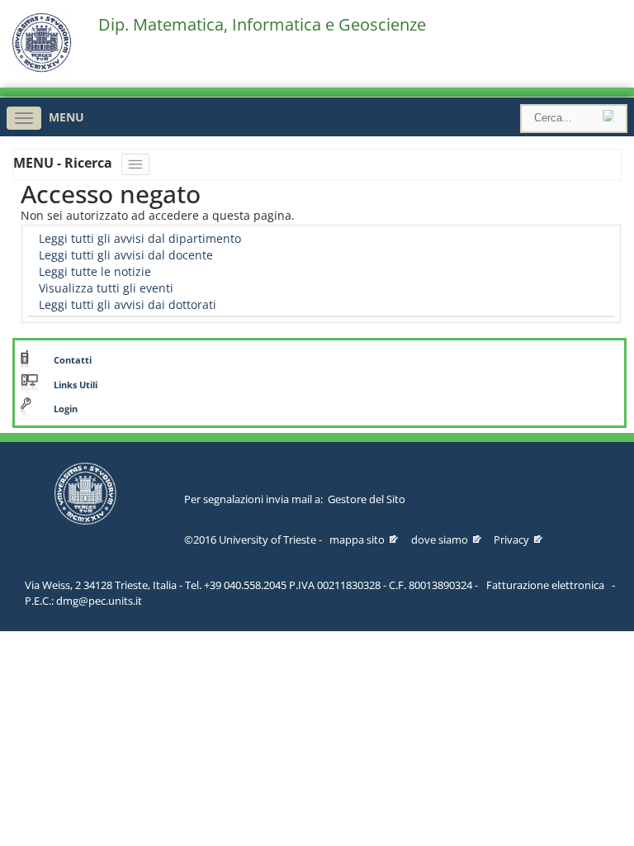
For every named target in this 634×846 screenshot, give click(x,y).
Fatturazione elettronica (545, 584)
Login (66, 409)
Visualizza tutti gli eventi (106, 288)
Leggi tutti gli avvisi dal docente (126, 255)
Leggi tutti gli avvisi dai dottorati (127, 304)
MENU (66, 117)
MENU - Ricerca (64, 163)
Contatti (73, 360)
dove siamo (439, 539)
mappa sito (357, 539)
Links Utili (75, 385)
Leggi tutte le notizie (95, 271)
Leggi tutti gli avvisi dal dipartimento (140, 238)
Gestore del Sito (366, 499)
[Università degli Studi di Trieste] (42, 68)
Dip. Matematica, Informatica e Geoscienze (262, 25)
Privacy (511, 539)
